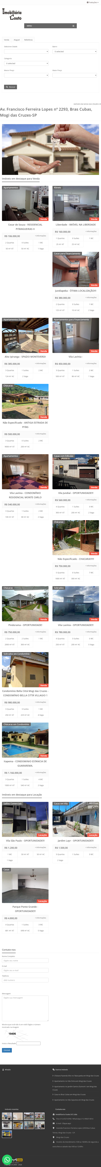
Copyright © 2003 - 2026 (12, 1165)
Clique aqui (66, 1123)
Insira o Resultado (9, 1043)
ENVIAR (7, 1050)
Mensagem (6, 993)
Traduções (93, 2)
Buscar (11, 87)
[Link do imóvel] (7, 1117)
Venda (6, 40)
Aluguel (17, 40)
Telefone (5, 976)
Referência (28, 40)
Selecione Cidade (10, 46)
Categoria (8, 58)
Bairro (54, 46)
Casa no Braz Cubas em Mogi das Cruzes (70, 1094)
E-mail (4, 966)
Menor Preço (9, 70)
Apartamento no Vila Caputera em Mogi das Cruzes (74, 1100)
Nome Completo (8, 956)
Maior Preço (57, 70)
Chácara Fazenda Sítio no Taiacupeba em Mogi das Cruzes (76, 1075)
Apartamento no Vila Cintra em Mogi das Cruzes (73, 1081)
